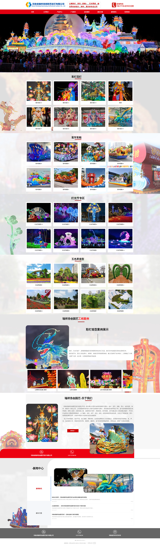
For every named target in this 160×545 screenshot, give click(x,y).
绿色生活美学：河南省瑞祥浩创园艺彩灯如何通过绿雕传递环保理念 (69, 497)
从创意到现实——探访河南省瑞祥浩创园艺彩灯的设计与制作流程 (69, 506)
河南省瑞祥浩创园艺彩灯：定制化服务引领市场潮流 (65, 514)
